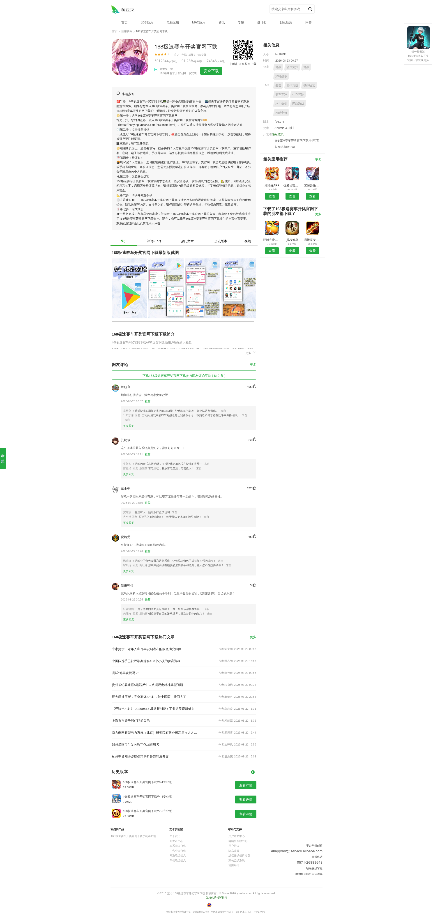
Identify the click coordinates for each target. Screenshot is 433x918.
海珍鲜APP (272, 185)
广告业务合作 (178, 850)
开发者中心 (176, 841)
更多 (253, 364)
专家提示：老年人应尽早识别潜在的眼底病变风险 (146, 649)
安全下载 (211, 70)
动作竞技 (292, 67)
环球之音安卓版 (272, 239)
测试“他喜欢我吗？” (125, 672)
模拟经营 (309, 85)
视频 (247, 241)
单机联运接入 (178, 860)
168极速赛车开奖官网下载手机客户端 (133, 836)
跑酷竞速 (281, 112)
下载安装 (201, 54)
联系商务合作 (178, 845)
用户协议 (233, 845)
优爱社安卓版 (292, 185)
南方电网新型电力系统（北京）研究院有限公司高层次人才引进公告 (155, 732)
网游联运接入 (178, 855)
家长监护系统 (236, 860)
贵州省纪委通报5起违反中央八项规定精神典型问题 (147, 684)
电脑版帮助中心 (237, 841)
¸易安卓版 (292, 239)
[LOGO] (122, 9)
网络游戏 (298, 103)
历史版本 (220, 241)
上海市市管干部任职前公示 (131, 720)
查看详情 (246, 785)
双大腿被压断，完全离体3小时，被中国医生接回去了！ (150, 696)
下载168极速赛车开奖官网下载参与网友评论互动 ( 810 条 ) (184, 375)
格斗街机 (281, 103)
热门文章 (187, 241)
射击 (278, 85)
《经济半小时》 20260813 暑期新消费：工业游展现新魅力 (153, 708)
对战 (278, 67)
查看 (272, 196)
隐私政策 (278, 134)
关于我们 (175, 836)
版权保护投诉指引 (239, 855)
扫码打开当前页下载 (243, 64)
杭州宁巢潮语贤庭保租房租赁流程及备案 (140, 756)
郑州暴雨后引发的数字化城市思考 (135, 744)
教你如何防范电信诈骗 (308, 874)
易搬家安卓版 (312, 239)
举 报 (3, 458)
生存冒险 (298, 94)
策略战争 (281, 76)
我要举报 (233, 865)
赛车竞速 (281, 94)
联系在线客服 (314, 868)
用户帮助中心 (236, 836)
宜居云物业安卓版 (312, 185)
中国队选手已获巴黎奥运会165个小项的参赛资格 (146, 660)
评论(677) (154, 241)
